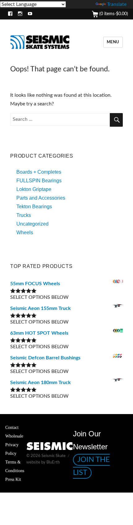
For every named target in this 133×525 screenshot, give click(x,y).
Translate (117, 4)
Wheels (24, 232)
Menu (113, 42)
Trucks (23, 215)
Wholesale (14, 436)
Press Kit (13, 479)
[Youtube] (28, 14)
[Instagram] (19, 14)
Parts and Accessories (40, 198)
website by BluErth (43, 462)
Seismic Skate (53, 456)
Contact (12, 427)
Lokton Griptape (33, 189)
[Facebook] (9, 14)
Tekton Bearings (34, 206)
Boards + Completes (38, 172)
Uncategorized (32, 224)
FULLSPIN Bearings (39, 180)
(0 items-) (113, 14)
